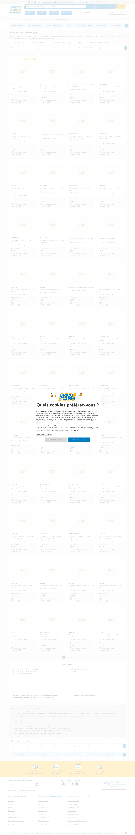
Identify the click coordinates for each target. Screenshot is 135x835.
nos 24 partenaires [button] (58, 412)
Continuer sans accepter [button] (44, 434)
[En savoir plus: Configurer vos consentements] (56, 439)
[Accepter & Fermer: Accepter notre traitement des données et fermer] (79, 439)
